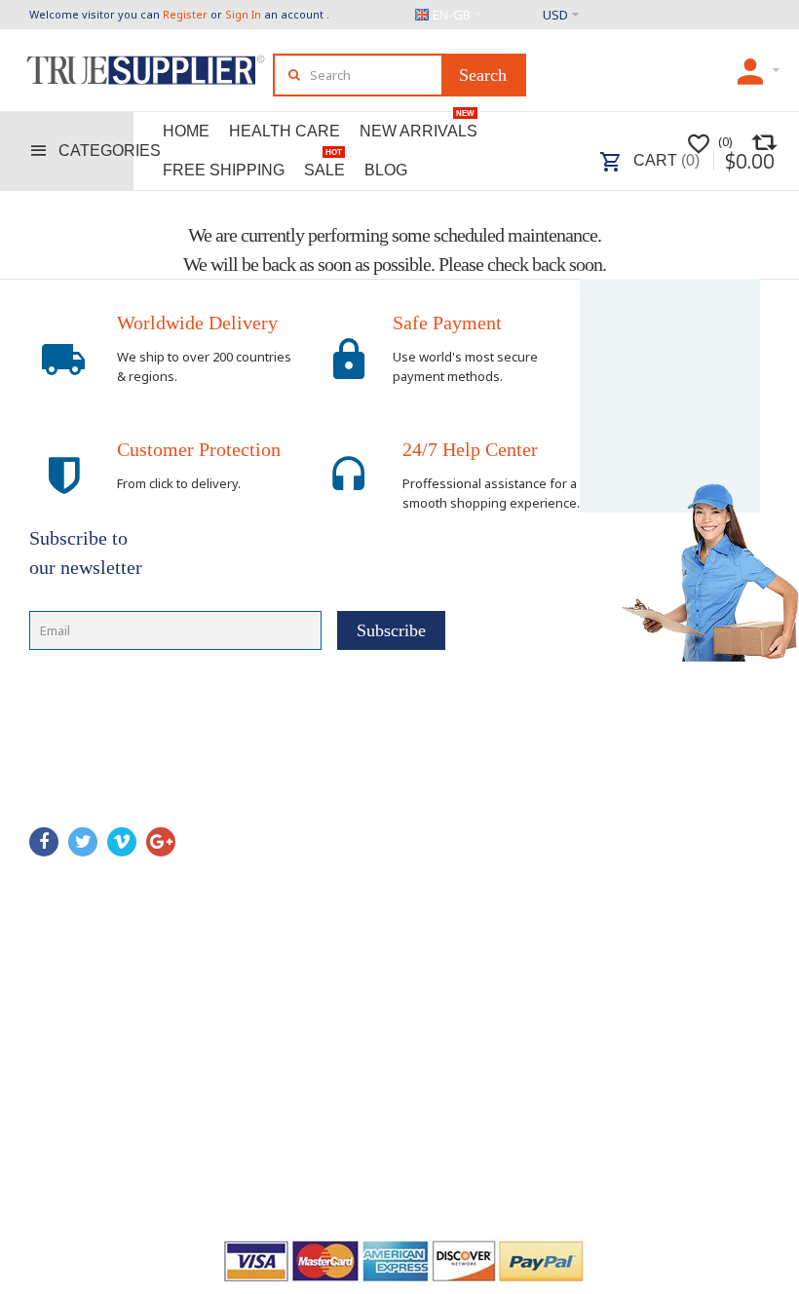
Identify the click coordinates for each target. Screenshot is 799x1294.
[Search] (482, 75)
